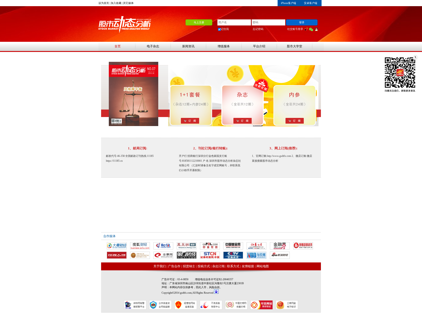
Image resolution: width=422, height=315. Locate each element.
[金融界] (280, 245)
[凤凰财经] (186, 245)
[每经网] (256, 255)
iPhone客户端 (288, 3)
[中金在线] (210, 245)
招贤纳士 (189, 266)
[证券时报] (210, 255)
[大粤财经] (117, 245)
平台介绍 (259, 46)
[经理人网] (117, 255)
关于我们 (159, 266)
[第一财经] (186, 255)
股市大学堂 (294, 46)
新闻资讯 (188, 46)
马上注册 (199, 22)
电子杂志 (153, 46)
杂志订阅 (218, 266)
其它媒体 (128, 3)
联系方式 (233, 266)
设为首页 (103, 3)
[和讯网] (163, 245)
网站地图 (262, 266)
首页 (118, 46)
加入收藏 (116, 3)
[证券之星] (256, 245)
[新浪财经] (280, 255)
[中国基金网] (233, 245)
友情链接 (248, 266)
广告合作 (174, 266)
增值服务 (224, 46)
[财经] (140, 255)
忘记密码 (258, 29)
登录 (301, 22)
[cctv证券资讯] (233, 255)
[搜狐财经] (140, 245)
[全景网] (163, 255)
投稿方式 (204, 266)
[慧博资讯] (303, 245)
